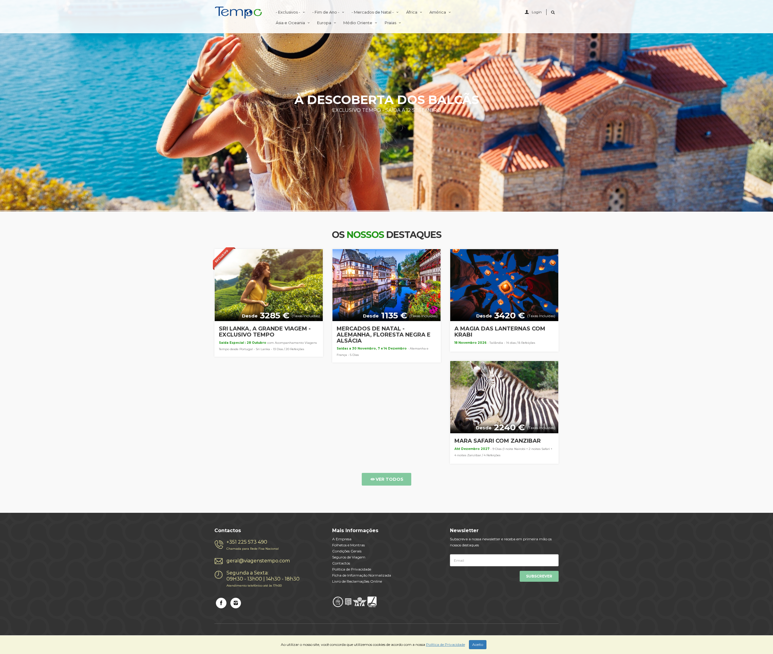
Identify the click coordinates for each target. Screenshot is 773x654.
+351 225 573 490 (252, 545)
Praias (391, 22)
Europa (324, 22)
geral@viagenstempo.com (258, 561)
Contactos (341, 563)
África (412, 12)
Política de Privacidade (351, 569)
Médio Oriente (358, 22)
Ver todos (389, 479)
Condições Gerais (346, 551)
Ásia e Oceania (291, 22)
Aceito (477, 644)
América (438, 12)
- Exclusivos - (288, 12)
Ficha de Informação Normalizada (361, 575)
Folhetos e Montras (348, 545)
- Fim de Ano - (326, 12)
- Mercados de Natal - (373, 12)
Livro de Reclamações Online (357, 581)
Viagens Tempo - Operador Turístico (238, 12)
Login (537, 12)
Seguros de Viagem (348, 557)
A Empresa (341, 539)
